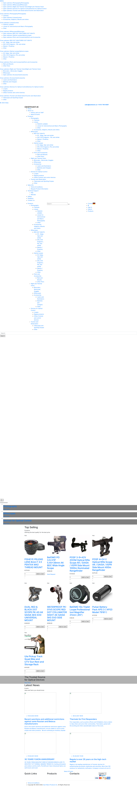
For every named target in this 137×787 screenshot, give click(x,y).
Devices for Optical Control (38, 8)
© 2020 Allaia (4, 103)
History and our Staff (37, 112)
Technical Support (33, 191)
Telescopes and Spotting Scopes (13, 97)
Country (101, 773)
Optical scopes (26, 35)
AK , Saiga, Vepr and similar (11, 42)
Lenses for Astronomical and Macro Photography (18, 26)
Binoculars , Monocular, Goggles (12, 71)
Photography (25, 3)
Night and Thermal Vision (36, 6)
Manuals (33, 194)
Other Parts (6, 66)
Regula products (8, 90)
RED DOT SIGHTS (29, 33)
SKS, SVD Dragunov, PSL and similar (14, 55)
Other (5, 28)
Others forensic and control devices (14, 92)
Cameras (5, 15)
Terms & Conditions (37, 187)
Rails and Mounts (8, 64)
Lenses (20, 17)
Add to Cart (40, 574)
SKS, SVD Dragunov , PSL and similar (14, 44)
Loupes (5, 89)
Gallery (30, 196)
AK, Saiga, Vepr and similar (11, 53)
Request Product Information (39, 189)
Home (29, 108)
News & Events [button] (68, 771)
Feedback (30, 198)
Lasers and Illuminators (10, 80)
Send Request (51, 574)
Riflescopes (23, 5)
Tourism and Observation (36, 10)
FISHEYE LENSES (8, 24)
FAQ (32, 192)
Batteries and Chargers (10, 82)
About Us (30, 110)
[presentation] (1, 500)
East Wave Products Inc (50, 785)
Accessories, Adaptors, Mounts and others (16, 19)
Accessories (24, 75)
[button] (0, 502)
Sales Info (31, 185)
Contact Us (31, 200)
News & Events (35, 114)
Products (30, 116)
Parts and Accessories (33, 37)
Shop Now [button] (27, 683)
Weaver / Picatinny (8, 46)
